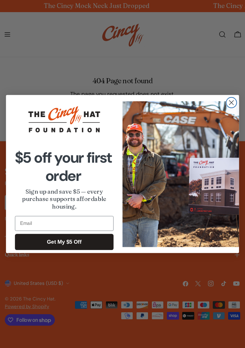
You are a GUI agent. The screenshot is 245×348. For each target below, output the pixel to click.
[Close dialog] (231, 102)
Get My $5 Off (64, 242)
